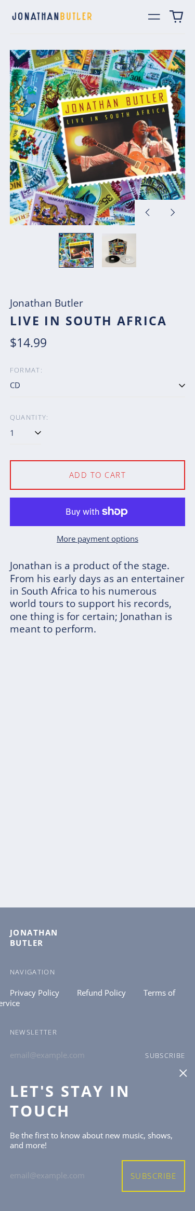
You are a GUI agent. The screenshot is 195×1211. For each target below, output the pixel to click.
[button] (177, 16)
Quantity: (29, 417)
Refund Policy (101, 992)
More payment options (97, 539)
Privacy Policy (34, 992)
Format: (26, 370)
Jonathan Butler (34, 937)
